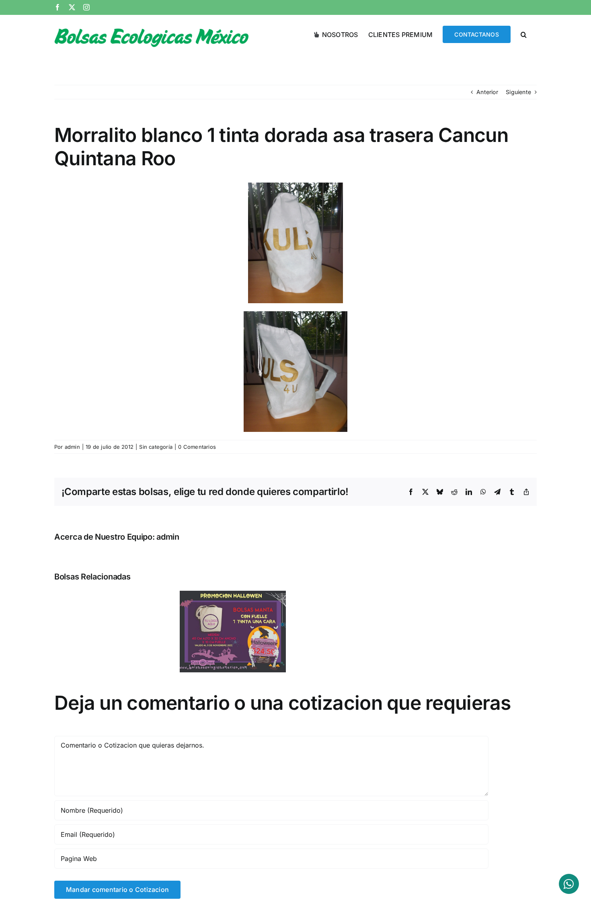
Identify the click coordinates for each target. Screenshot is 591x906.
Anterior (487, 91)
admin (72, 447)
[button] (524, 34)
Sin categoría (155, 447)
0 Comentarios (197, 447)
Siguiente (518, 91)
